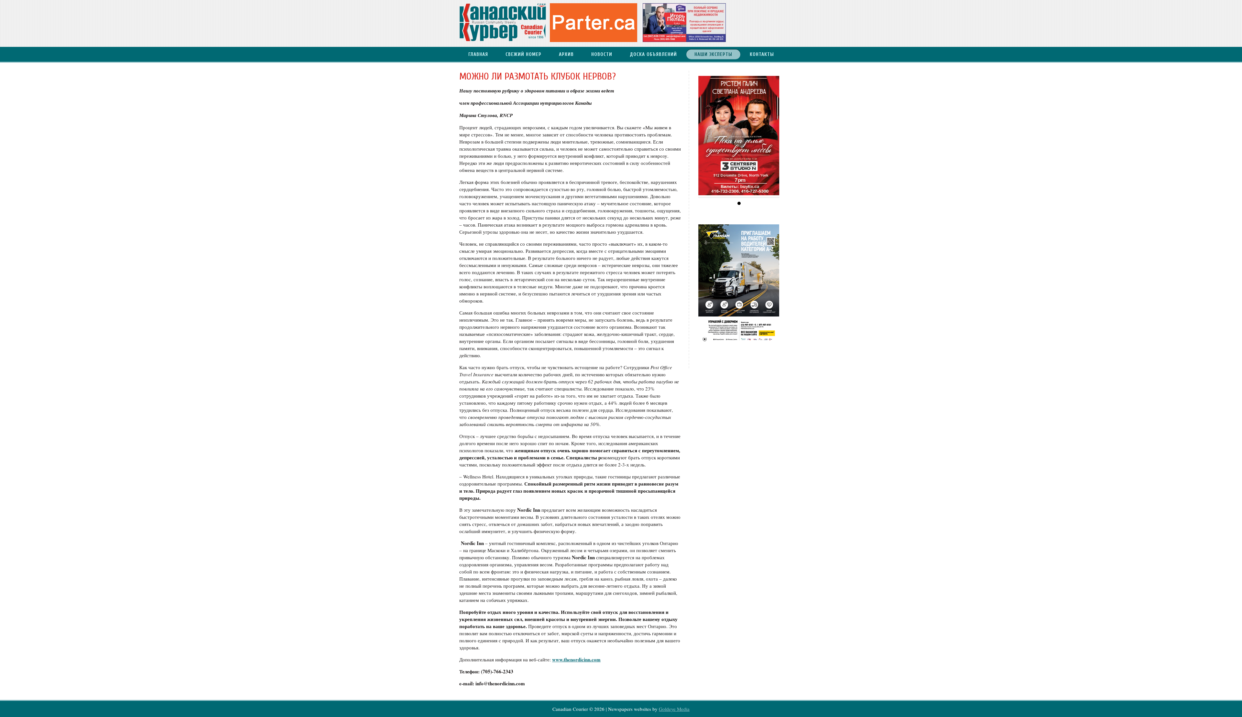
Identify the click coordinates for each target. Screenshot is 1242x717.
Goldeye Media (674, 709)
